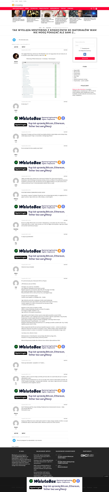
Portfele (24, 1)
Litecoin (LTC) (77, 74)
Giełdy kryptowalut (18, 8)
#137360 (65, 234)
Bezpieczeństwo (54, 8)
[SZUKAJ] (94, 8)
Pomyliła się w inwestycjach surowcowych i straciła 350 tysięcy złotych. (90, 19)
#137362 (65, 101)
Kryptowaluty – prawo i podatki (81, 80)
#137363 (65, 145)
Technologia (34, 8)
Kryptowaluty (77, 73)
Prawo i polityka (43, 8)
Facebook (84, 54)
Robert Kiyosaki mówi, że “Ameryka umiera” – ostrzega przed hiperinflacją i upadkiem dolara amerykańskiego (75, 20)
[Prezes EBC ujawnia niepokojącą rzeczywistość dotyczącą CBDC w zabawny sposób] (19, 13)
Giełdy (16, 1)
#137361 (65, 176)
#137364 (65, 374)
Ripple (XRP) (77, 70)
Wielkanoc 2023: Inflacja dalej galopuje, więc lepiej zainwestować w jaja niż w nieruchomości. (43, 462)
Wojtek (59, 465)
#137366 (65, 418)
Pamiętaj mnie (85, 48)
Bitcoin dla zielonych (63, 467)
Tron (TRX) (76, 76)
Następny (96, 18)
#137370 (65, 264)
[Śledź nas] (91, 8)
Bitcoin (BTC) (77, 71)
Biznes (27, 8)
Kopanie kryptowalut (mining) (80, 79)
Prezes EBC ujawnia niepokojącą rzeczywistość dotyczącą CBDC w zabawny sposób (42, 457)
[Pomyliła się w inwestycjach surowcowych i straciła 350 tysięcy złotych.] (90, 13)
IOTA (75, 77)
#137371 (65, 360)
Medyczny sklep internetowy (78, 89)
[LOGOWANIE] (96, 8)
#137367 (65, 404)
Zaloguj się (85, 58)
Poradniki (70, 8)
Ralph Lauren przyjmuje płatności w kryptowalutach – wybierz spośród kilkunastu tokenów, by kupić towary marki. (47, 20)
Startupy (63, 8)
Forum (13, 1)
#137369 (65, 278)
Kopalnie (20, 1)
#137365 (65, 190)
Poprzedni (12, 18)
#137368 (65, 220)
